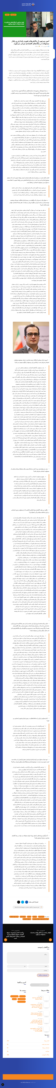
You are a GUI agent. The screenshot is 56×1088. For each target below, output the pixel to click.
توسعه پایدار (23, 916)
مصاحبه (7, 14)
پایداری (29, 916)
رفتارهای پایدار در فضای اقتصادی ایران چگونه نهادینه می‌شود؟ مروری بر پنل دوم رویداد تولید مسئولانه (36, 1006)
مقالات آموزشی (21, 1001)
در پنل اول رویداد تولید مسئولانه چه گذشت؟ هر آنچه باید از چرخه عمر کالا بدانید (36, 1014)
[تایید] (32, 985)
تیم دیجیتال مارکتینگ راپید (25, 1082)
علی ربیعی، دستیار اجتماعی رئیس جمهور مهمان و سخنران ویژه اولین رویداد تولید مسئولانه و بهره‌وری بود (36, 1022)
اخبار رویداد (13, 14)
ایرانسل (34, 916)
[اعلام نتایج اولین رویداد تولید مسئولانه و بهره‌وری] (46, 998)
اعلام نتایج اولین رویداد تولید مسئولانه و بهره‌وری (37, 998)
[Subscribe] (29, 1065)
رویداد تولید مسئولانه (14, 916)
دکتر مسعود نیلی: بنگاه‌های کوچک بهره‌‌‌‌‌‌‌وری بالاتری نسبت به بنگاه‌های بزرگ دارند (36, 1030)
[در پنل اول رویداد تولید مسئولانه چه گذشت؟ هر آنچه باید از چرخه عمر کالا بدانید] (46, 1013)
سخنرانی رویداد (21, 999)
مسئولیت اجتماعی (26, 919)
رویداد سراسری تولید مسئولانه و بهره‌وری (40, 919)
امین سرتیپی (41, 916)
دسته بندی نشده (14, 996)
